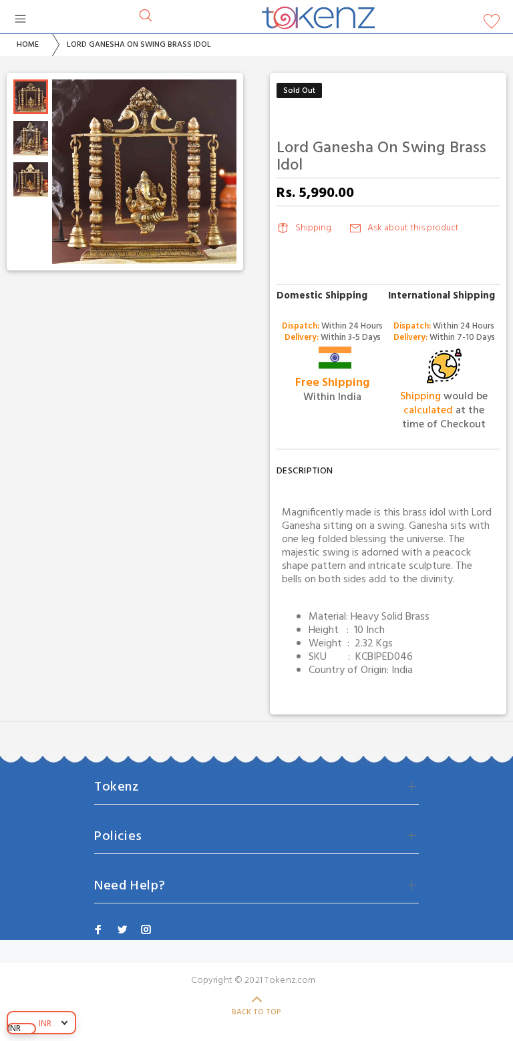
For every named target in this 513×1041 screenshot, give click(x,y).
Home (28, 44)
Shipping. (314, 228)
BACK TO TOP (256, 1012)
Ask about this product (413, 228)
